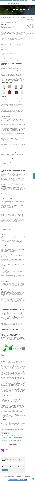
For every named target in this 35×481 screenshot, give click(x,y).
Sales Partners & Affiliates (23, 2)
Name (3, 466)
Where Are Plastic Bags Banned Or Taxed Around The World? (11, 435)
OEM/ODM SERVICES (10, 3)
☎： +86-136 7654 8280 (14, 0)
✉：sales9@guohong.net (21, 0)
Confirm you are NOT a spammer (7, 471)
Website (19, 466)
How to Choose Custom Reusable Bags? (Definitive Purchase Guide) (12, 437)
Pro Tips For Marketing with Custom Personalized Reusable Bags (11, 440)
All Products (15, 2)
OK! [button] (26, 479)
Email (10, 466)
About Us (10, 2)
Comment (3, 460)
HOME (7, 2)
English (28, 0)
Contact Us (15, 3)
